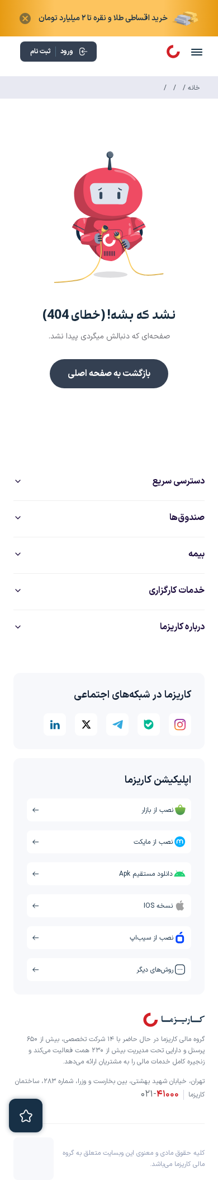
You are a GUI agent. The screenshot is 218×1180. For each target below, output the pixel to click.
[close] (25, 18)
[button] (108, 215)
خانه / (190, 88)
